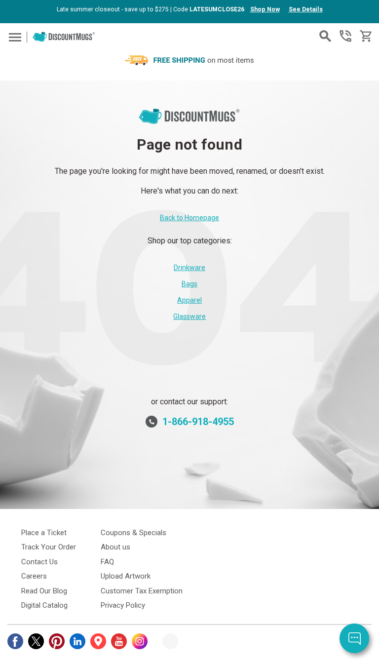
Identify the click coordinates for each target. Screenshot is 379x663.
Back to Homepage (189, 218)
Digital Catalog (44, 605)
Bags (189, 284)
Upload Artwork (126, 576)
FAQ (107, 561)
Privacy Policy (123, 605)
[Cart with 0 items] (365, 36)
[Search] (325, 36)
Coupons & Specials (133, 532)
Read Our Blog (44, 590)
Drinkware (189, 268)
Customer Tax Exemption (142, 590)
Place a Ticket (44, 532)
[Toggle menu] (13, 36)
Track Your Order (48, 547)
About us (115, 547)
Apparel (189, 300)
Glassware (189, 316)
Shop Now (265, 9)
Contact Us (39, 561)
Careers (34, 576)
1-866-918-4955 (345, 36)
